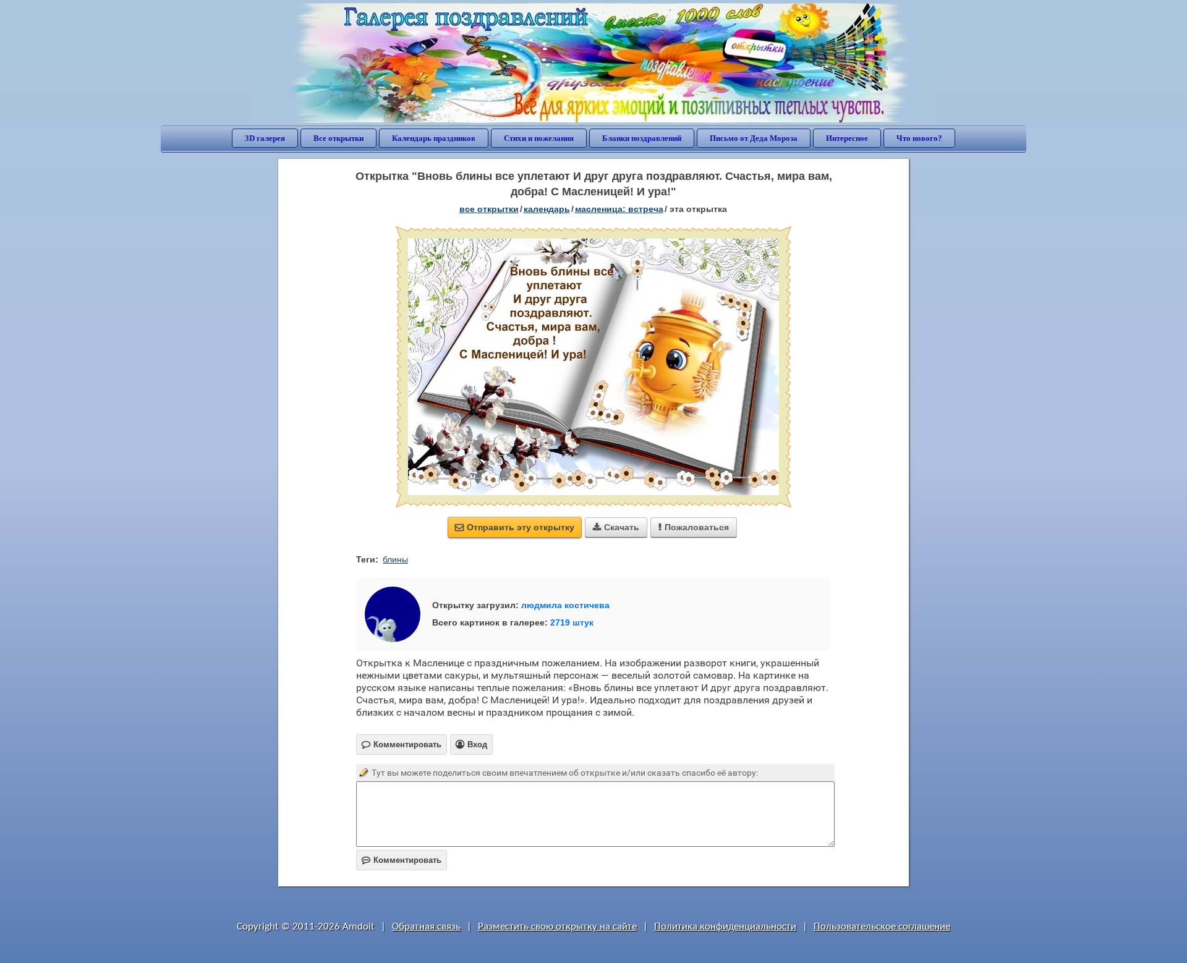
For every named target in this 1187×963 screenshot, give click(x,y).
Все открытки (338, 138)
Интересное (847, 138)
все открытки (489, 209)
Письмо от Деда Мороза (754, 138)
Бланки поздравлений (641, 138)
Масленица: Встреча (619, 209)
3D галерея (265, 138)
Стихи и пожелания (539, 138)
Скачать (616, 527)
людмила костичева (565, 605)
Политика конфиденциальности (725, 927)
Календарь (547, 209)
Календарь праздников (433, 138)
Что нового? (919, 138)
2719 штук (572, 622)
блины (395, 559)
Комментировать (401, 860)
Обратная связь (426, 927)
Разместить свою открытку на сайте (557, 927)
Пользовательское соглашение (882, 927)
